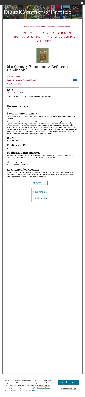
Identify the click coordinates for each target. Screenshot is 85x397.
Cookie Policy (36, 390)
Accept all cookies (68, 382)
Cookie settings (44, 388)
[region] (42, 385)
